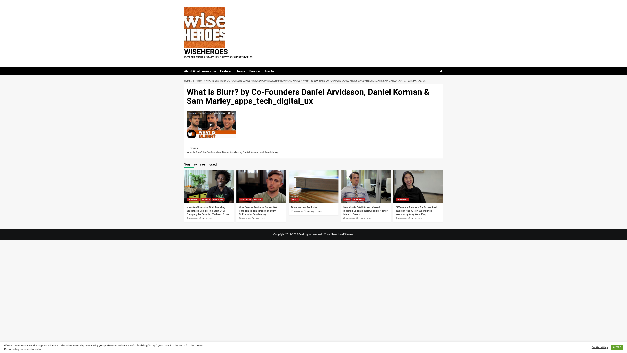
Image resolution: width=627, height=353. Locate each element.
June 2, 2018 (416, 218)
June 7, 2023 (207, 218)
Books (295, 199)
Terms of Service (248, 71)
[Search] (441, 71)
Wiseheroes (206, 52)
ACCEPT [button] (617, 347)
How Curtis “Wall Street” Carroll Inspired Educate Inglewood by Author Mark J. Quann (365, 211)
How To (269, 71)
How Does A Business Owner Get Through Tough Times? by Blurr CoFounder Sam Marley (258, 211)
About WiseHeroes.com (200, 71)
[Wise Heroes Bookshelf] (313, 186)
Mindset (258, 199)
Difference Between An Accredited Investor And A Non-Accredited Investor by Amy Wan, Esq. (416, 211)
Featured (226, 71)
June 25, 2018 (365, 218)
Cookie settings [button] (600, 347)
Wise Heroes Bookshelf (304, 207)
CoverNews (330, 234)
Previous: (232, 150)
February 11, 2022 (314, 211)
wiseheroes (193, 218)
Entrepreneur (193, 199)
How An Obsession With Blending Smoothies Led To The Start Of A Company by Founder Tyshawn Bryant (208, 211)
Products (206, 199)
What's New (218, 199)
